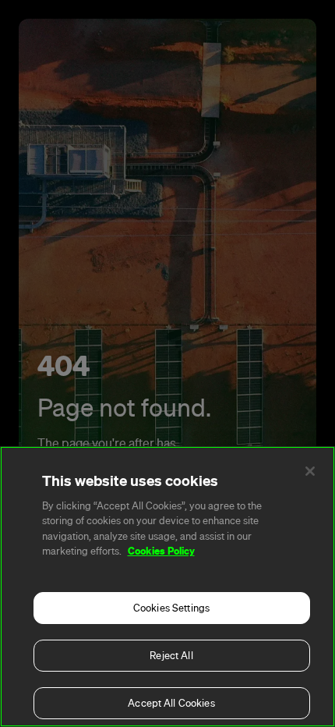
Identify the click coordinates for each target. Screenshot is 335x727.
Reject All (171, 655)
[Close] (310, 471)
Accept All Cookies (171, 703)
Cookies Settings (171, 608)
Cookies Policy (161, 550)
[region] (167, 586)
